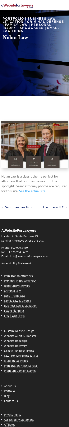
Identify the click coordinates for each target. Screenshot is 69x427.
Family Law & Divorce (17, 300)
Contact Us (11, 401)
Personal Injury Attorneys (20, 281)
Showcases (32, 27)
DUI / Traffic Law (14, 295)
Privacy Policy (12, 414)
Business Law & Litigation (20, 305)
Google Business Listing (19, 351)
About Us (10, 386)
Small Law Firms (14, 315)
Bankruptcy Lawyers (17, 286)
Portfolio (9, 391)
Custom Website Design (19, 331)
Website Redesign (15, 341)
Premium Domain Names (20, 370)
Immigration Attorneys (18, 276)
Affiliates (9, 424)
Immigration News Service (21, 366)
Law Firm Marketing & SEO (21, 356)
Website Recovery (15, 346)
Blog (7, 396)
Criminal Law (12, 291)
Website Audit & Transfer (20, 336)
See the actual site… (33, 191)
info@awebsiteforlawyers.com (29, 256)
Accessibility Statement (16, 263)
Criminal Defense (45, 21)
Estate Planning (14, 310)
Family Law (16, 24)
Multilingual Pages (16, 361)
